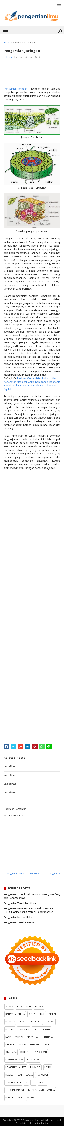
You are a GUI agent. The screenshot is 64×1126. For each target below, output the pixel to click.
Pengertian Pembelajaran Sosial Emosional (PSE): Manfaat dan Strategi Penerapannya (28, 910)
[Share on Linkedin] (27, 746)
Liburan (22, 1044)
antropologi (24, 1006)
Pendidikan (41, 1052)
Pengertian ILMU (31, 1120)
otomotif (25, 1052)
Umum (20, 1097)
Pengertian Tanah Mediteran (20, 903)
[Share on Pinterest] (34, 746)
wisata (30, 1097)
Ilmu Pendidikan (41, 1029)
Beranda (34, 873)
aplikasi (39, 1006)
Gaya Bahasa (35, 1021)
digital (52, 1014)
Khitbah (9, 1044)
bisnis (42, 1014)
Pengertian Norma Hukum (19, 917)
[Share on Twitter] (13, 746)
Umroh (9, 1097)
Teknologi (42, 1074)
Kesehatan (48, 1036)
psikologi (35, 1067)
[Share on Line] (49, 746)
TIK (26, 1082)
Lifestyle (34, 1044)
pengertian (33, 1059)
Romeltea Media (39, 1123)
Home (7, 42)
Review (47, 1067)
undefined (10, 766)
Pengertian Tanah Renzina (19, 922)
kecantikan (33, 1036)
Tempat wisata (13, 1082)
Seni (20, 1074)
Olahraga (11, 1052)
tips (33, 1082)
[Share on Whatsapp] (42, 746)
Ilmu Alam (23, 1029)
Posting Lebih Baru (14, 873)
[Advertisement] (31, 74)
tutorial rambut (14, 1090)
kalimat (19, 1036)
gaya (21, 1021)
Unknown (8, 57)
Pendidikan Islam (14, 1059)
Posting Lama (53, 873)
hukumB (9, 1029)
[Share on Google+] (20, 746)
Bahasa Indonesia (15, 1014)
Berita (32, 1014)
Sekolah (9, 1074)
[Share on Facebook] (6, 746)
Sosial (29, 1074)
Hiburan (50, 1021)
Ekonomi (10, 1021)
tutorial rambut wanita (41, 1090)
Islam (8, 1036)
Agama (9, 1006)
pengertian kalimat (15, 1067)
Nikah (46, 1044)
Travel (42, 1082)
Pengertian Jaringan (15, 88)
